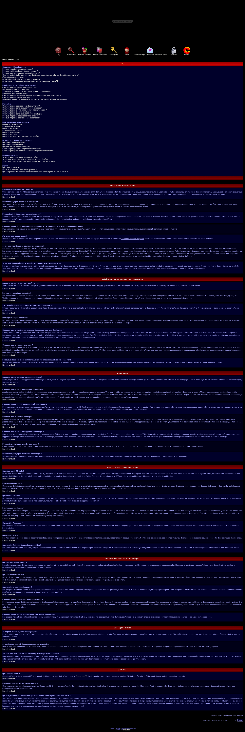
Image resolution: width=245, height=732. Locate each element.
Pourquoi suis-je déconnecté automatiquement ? (21, 73)
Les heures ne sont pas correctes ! (15, 90)
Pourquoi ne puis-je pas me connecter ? (17, 69)
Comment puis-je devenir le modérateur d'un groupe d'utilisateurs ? (28, 151)
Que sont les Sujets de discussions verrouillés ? (20, 136)
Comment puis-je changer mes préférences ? (19, 88)
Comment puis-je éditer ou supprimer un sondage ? (22, 114)
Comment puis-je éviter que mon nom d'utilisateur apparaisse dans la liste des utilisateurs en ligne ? (40, 75)
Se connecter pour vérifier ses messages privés (150, 54)
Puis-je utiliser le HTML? (11, 126)
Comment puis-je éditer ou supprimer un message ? (22, 108)
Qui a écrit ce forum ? (10, 168)
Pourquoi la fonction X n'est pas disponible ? (19, 170)
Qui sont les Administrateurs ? (13, 143)
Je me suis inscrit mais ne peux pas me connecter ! (21, 79)
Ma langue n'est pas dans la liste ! (15, 93)
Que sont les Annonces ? (12, 132)
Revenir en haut (8, 197)
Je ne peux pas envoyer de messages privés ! (20, 157)
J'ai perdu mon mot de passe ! (13, 77)
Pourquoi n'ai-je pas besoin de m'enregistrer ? (20, 71)
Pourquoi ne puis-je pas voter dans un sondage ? (21, 118)
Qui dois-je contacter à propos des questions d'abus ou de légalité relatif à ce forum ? (35, 172)
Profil (127, 54)
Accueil (186, 54)
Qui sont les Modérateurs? (12, 145)
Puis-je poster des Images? (12, 130)
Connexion (173, 54)
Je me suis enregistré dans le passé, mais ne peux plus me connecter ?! (30, 81)
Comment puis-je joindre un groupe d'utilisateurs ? (21, 149)
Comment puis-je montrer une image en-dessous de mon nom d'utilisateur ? (31, 95)
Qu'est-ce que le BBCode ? (12, 124)
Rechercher (71, 54)
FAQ (58, 54)
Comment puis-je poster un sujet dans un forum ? (21, 106)
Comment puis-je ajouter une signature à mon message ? (24, 110)
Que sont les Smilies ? (11, 128)
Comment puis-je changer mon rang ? (17, 97)
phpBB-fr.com (126, 729)
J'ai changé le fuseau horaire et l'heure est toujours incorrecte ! (26, 91)
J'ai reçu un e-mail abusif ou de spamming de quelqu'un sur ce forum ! (29, 161)
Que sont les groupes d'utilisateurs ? (16, 147)
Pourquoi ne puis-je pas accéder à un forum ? (20, 116)
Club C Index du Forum (11, 60)
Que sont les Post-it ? (10, 134)
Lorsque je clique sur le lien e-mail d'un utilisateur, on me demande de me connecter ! (35, 99)
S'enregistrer (113, 54)
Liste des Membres (84, 54)
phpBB (118, 728)
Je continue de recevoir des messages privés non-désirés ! (25, 159)
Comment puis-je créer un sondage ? (16, 112)
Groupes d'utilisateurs (99, 54)
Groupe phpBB (81, 676)
